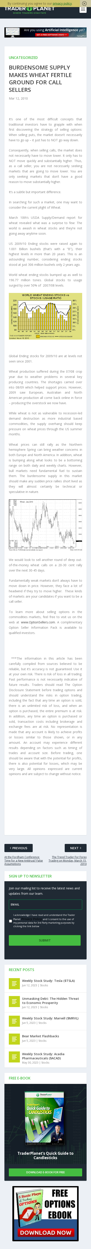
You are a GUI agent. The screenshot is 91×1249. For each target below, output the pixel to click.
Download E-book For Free (45, 1172)
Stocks (44, 985)
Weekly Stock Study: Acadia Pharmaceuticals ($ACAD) (43, 1056)
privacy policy (62, 3)
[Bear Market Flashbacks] (14, 1039)
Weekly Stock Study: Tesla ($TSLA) (48, 981)
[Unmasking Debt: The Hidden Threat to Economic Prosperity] (14, 1001)
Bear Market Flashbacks (40, 1036)
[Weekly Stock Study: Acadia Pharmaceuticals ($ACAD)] (14, 1056)
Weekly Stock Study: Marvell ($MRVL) (50, 1018)
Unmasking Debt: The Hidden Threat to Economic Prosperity (50, 1000)
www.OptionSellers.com (38, 622)
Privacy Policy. (32, 919)
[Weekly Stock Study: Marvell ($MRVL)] (14, 1021)
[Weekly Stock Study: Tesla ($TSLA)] (14, 983)
